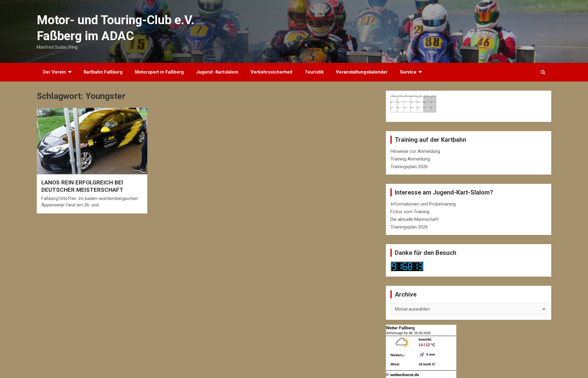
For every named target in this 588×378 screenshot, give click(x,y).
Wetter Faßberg (400, 328)
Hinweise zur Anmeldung (415, 151)
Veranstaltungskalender (362, 72)
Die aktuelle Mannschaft (414, 219)
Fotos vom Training (409, 211)
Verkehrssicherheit (271, 72)
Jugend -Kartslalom (217, 72)
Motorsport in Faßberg (159, 72)
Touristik (314, 72)
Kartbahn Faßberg (103, 72)
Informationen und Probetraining (423, 204)
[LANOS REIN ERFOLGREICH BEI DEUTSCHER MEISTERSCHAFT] (92, 141)
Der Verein (54, 72)
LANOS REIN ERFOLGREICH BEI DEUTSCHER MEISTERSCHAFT (82, 186)
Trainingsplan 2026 (409, 166)
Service (408, 72)
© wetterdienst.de (402, 374)
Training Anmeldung (410, 159)
